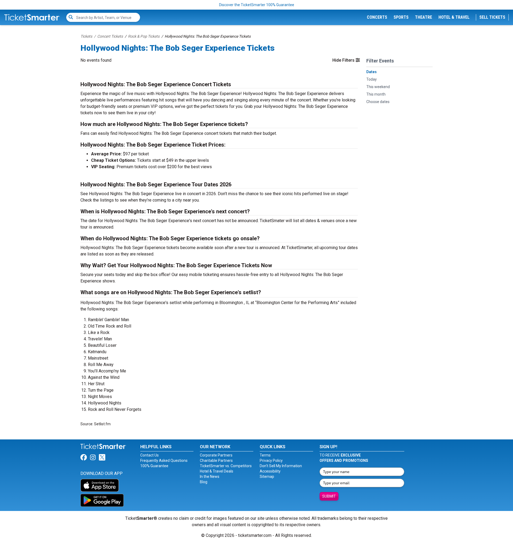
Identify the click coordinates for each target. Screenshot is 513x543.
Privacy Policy (271, 460)
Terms (265, 455)
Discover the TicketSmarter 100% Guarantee (256, 5)
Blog (203, 482)
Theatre (423, 17)
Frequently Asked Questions (164, 460)
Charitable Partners (216, 460)
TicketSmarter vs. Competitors (226, 466)
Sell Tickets (492, 17)
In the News (209, 476)
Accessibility (270, 471)
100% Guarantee (154, 466)
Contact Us (149, 455)
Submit (329, 496)
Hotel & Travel (453, 17)
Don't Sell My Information (281, 466)
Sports (401, 17)
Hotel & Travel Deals (216, 471)
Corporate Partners (216, 455)
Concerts (377, 17)
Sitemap (267, 476)
